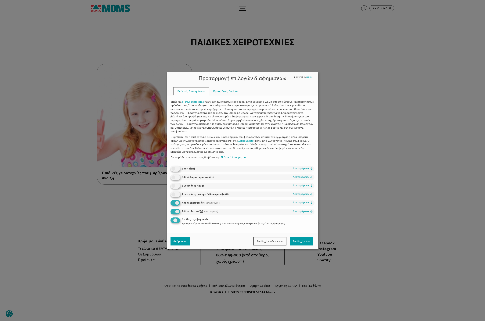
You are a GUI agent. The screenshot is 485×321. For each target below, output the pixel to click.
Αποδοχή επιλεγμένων (270, 241)
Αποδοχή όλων (301, 241)
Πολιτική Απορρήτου (233, 157)
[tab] (191, 91)
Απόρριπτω (180, 241)
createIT (310, 77)
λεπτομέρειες (303, 168)
